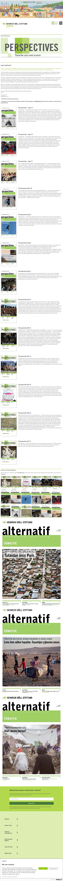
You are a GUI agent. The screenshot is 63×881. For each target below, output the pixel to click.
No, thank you (53, 868)
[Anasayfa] (15, 25)
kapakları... (3, 474)
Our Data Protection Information (9, 876)
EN (56, 23)
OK (43, 868)
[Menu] (60, 23)
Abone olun (31, 803)
